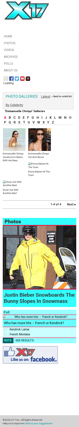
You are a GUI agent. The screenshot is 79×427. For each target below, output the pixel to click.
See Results (24, 340)
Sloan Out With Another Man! (10, 191)
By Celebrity (14, 105)
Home (8, 36)
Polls (8, 63)
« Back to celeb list (62, 96)
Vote (8, 340)
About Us (10, 70)
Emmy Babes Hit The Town (39, 173)
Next (70, 204)
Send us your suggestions (38, 423)
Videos (9, 50)
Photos (9, 43)
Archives (11, 57)
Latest (45, 96)
